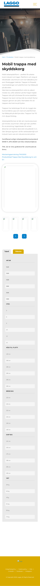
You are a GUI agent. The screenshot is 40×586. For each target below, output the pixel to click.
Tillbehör (18, 251)
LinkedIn (11, 571)
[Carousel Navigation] (20, 236)
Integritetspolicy (10, 569)
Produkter (10, 57)
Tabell (6, 251)
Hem (3, 57)
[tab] (6, 251)
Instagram (28, 571)
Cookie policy (22, 569)
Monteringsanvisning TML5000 (14, 154)
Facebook (20, 571)
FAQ (31, 569)
